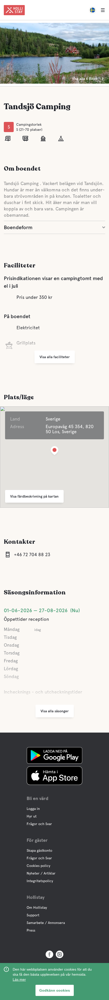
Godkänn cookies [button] (54, 990)
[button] (54, 451)
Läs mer (19, 979)
